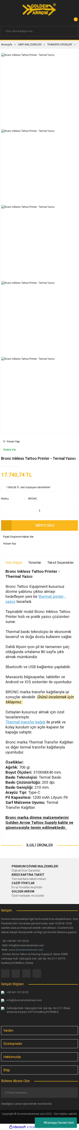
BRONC (32, 498)
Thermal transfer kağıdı (25, 722)
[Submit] (71, 1092)
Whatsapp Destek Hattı (59, 1122)
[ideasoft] (17, 1127)
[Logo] (39, 9)
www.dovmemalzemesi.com (26, 949)
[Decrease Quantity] (6, 511)
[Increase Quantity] (72, 511)
